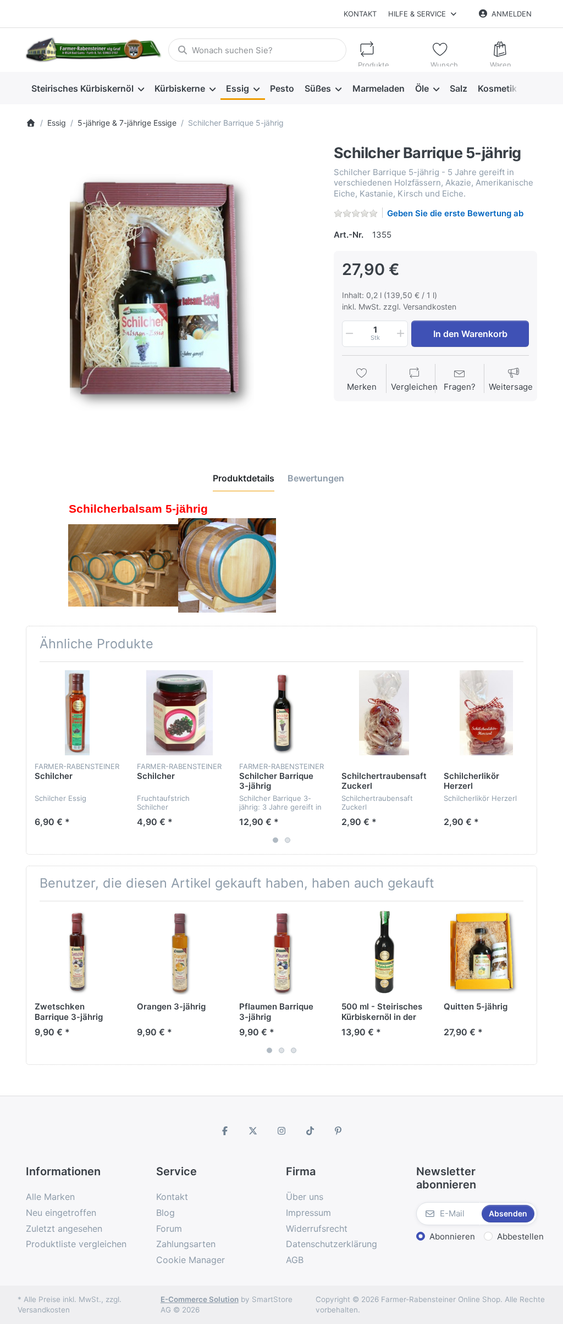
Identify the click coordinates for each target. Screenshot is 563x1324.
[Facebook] (225, 1131)
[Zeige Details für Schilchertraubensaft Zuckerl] (384, 712)
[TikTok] (310, 1131)
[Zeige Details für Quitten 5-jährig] (486, 952)
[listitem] (171, 290)
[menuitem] (87, 88)
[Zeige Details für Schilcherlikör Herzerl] (486, 712)
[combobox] (257, 49)
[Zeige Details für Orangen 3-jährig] (179, 952)
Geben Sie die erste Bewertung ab (455, 213)
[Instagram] (281, 1131)
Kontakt (360, 13)
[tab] (243, 478)
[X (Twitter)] (253, 1131)
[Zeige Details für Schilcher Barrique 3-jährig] (281, 712)
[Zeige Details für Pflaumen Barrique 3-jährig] (281, 952)
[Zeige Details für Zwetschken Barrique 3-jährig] (77, 952)
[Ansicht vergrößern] (171, 290)
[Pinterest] (338, 1131)
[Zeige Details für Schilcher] (77, 712)
